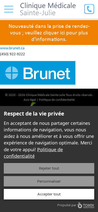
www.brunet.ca (12, 47)
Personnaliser (49, 181)
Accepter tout (49, 193)
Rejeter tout (49, 168)
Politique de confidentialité (57, 99)
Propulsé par (66, 205)
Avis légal (30, 99)
